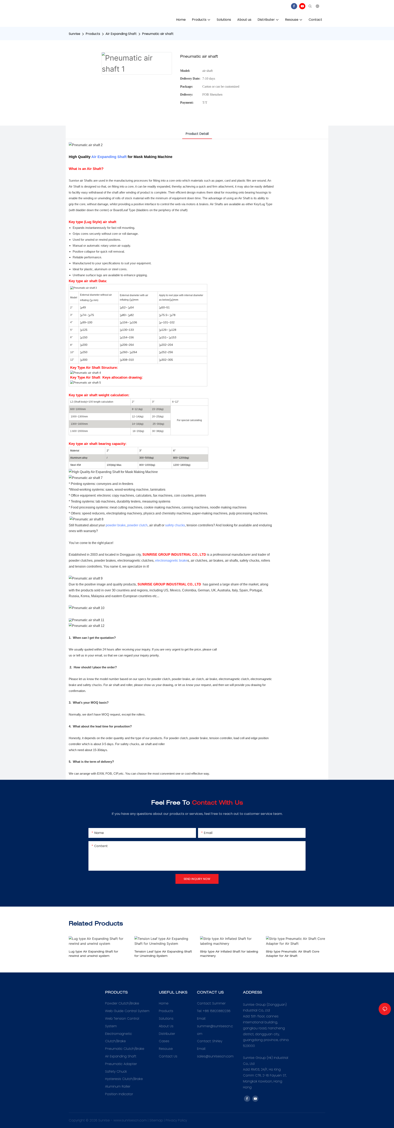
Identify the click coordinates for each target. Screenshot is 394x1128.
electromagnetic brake (171, 560)
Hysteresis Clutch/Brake (124, 1078)
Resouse (166, 1048)
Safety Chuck (116, 1071)
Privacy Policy (176, 1120)
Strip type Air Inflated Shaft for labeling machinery (229, 954)
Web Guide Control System (127, 1011)
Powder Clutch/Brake (122, 1003)
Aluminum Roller (117, 1086)
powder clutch (137, 525)
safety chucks (175, 525)
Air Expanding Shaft (121, 33)
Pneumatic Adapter (121, 1064)
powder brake (116, 525)
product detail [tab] (197, 133)
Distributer (167, 1033)
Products (93, 33)
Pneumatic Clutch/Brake (124, 1048)
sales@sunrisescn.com (215, 1056)
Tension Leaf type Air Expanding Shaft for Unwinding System (163, 954)
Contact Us (168, 1056)
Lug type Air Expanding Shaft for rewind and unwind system (93, 954)
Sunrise (74, 33)
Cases (164, 1041)
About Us (166, 1026)
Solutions (166, 1018)
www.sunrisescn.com (130, 1120)
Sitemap (156, 1120)
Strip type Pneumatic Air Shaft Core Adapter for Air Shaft (292, 954)
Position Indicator (119, 1094)
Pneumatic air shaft (158, 33)
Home (163, 1003)
